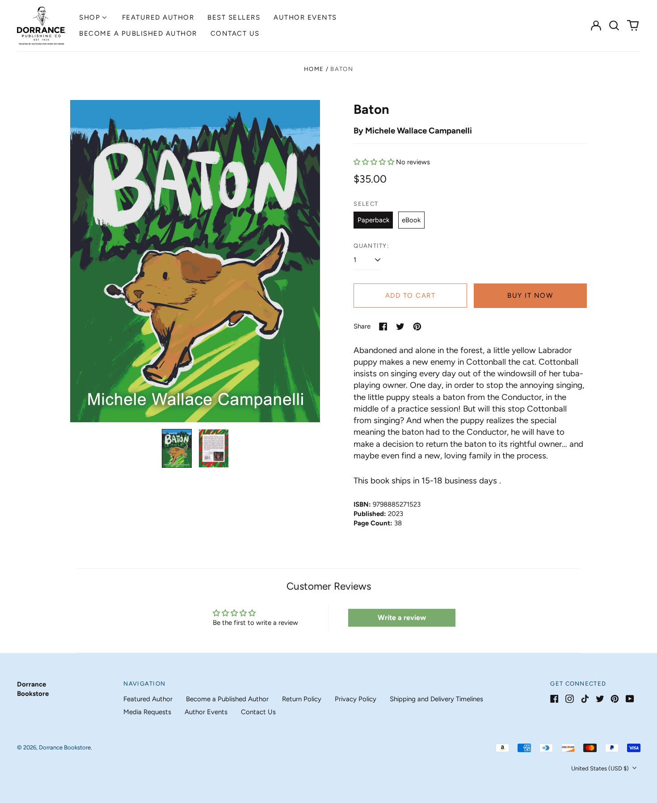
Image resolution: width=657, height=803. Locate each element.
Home (314, 69)
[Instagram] (569, 699)
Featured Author (158, 17)
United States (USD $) (600, 768)
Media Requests (147, 712)
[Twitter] (600, 699)
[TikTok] (585, 699)
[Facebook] (554, 699)
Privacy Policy (355, 699)
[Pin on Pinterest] (417, 326)
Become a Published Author (138, 33)
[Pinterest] (615, 699)
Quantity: (371, 245)
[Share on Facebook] (383, 326)
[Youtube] (630, 699)
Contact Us (235, 33)
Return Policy (301, 699)
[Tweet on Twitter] (400, 326)
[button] (614, 25)
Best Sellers (233, 17)
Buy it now (530, 295)
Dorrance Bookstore (65, 747)
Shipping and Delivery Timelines (436, 699)
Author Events (305, 17)
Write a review (402, 617)
